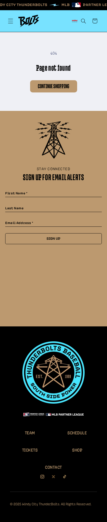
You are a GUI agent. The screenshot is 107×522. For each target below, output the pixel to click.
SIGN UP (53, 238)
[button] (10, 21)
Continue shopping (53, 86)
